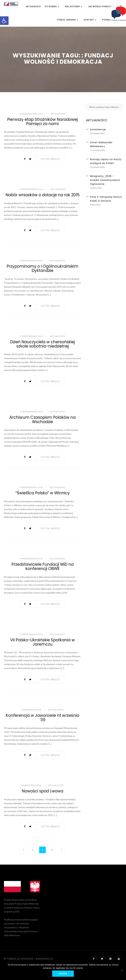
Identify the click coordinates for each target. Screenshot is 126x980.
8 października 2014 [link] (31, 260)
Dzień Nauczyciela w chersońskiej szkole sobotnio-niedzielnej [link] (42, 344)
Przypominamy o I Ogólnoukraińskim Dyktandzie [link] (42, 268)
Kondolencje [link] (98, 129)
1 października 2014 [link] (31, 634)
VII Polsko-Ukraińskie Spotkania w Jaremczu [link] (42, 642)
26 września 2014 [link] (31, 785)
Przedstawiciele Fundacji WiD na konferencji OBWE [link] (42, 566)
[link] (4, 20)
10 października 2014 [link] (31, 189)
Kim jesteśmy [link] (73, 6)
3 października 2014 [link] (31, 487)
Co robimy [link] (51, 6)
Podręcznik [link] (109, 19)
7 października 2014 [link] (31, 336)
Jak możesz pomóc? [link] (100, 6)
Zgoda (63, 973)
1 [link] (33, 849)
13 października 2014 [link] (31, 113)
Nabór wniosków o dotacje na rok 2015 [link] (43, 195)
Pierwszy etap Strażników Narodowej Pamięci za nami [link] (42, 121)
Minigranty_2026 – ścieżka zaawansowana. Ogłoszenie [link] (105, 180)
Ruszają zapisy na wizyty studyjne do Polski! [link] (106, 161)
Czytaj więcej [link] (50, 158)
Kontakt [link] (89, 19)
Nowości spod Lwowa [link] (42, 791)
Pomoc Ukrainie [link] (66, 19)
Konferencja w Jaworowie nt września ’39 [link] (42, 717)
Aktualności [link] (33, 6)
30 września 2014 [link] (31, 709)
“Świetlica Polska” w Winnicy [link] (42, 493)
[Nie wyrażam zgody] (122, 970)
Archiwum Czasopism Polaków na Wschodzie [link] (42, 419)
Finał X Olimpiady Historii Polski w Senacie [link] (106, 198)
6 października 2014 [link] (31, 411)
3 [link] (52, 849)
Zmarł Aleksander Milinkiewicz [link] (101, 144)
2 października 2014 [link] (31, 558)
